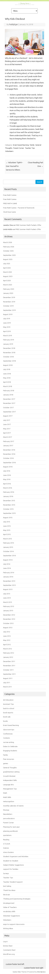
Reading (6, 839)
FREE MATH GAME (10, 203)
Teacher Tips (30, 148)
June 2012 (7, 636)
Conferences (8, 734)
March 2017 (7, 437)
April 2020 (7, 280)
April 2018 (7, 382)
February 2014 (8, 572)
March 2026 (7, 242)
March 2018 (7, 386)
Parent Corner (18, 148)
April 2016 (7, 484)
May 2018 (6, 378)
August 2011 (7, 678)
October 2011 (8, 670)
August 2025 (7, 259)
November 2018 (9, 352)
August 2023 (7, 276)
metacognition (8, 801)
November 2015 (9, 505)
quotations (7, 835)
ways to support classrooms (14, 924)
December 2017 (9, 399)
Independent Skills (10, 780)
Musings (6, 810)
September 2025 (9, 255)
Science (6, 848)
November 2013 (9, 581)
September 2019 (9, 310)
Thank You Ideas (9, 890)
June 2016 (7, 475)
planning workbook (10, 831)
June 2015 (7, 526)
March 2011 (7, 687)
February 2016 (8, 492)
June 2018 (7, 374)
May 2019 (6, 327)
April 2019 (7, 331)
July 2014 (6, 564)
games (5, 763)
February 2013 (8, 606)
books (5, 721)
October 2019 (8, 306)
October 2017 (8, 407)
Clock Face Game (9, 212)
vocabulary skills (9, 911)
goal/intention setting (11, 772)
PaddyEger (13, 24)
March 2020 (7, 285)
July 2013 (6, 594)
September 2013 (9, 585)
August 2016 (7, 467)
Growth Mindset (9, 776)
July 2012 (6, 632)
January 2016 (8, 496)
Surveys (6, 873)
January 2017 (8, 445)
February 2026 (8, 247)
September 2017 (9, 412)
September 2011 (9, 674)
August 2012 (7, 627)
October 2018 (8, 357)
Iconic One (17, 972)
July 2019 (6, 318)
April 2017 (7, 433)
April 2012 (7, 644)
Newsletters (7, 814)
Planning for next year (11, 827)
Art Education (8, 700)
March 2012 (7, 649)
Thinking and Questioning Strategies (16, 899)
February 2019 (8, 340)
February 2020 (8, 289)
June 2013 (7, 598)
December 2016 (9, 450)
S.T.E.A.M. (6, 844)
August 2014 (7, 560)
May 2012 (6, 640)
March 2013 (7, 602)
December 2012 (9, 615)
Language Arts (8, 784)
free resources (8, 759)
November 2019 (9, 302)
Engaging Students (10, 751)
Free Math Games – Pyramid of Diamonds (18, 208)
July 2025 (6, 263)
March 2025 (7, 272)
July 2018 (6, 369)
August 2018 (7, 365)
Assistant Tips (8, 704)
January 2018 (8, 395)
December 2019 (9, 297)
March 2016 (7, 488)
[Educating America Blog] (24, 4)
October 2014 (8, 551)
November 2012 (9, 619)
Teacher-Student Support (13, 882)
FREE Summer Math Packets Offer (28, 225)
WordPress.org (9, 954)
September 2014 (9, 555)
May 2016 (6, 479)
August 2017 (7, 416)
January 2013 (8, 610)
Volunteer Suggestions (11, 916)
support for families (10, 869)
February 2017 (8, 441)
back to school (8, 708)
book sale (6, 717)
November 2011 (9, 665)
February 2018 (8, 390)
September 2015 (9, 513)
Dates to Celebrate (10, 746)
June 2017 (7, 424)
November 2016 (9, 454)
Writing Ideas (8, 928)
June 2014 (7, 568)
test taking (7, 886)
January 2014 (8, 577)
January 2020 (8, 293)
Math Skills (7, 797)
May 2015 (6, 530)
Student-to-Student (10, 861)
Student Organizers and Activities (15, 856)
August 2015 (7, 517)
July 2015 (6, 522)
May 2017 (6, 429)
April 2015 (7, 534)
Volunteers (9, 151)
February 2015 (8, 543)
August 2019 (7, 314)
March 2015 (7, 539)
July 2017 (6, 420)
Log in (5, 941)
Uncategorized (8, 903)
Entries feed (7, 946)
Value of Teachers (10, 907)
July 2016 (6, 471)
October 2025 (8, 251)
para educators (9, 818)
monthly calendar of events (13, 806)
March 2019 (7, 335)
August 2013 (7, 589)
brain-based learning (21, 145)
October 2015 (8, 509)
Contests (6, 738)
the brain (6, 894)
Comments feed (9, 950)
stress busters (8, 852)
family (32, 145)
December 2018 (9, 348)
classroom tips (8, 729)
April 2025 (7, 268)
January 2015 (8, 547)
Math (5, 793)
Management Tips (10, 789)
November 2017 (9, 403)
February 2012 (8, 653)
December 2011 (9, 661)
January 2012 (8, 657)
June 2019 (7, 323)
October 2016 (8, 458)
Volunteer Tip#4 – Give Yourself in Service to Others (14, 166)
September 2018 (9, 361)
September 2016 (9, 462)
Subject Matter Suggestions (13, 865)
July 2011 (6, 682)
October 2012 (8, 623)
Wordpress (41, 972)
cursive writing (8, 742)
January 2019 (8, 344)
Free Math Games (9, 195)
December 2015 (9, 500)
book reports (8, 712)
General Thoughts (10, 767)
